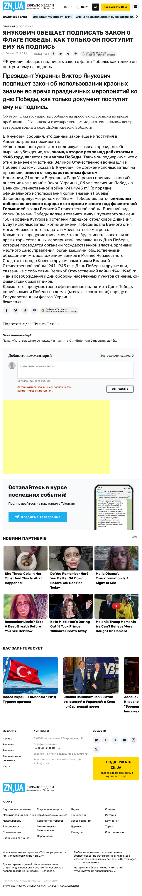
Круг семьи (112, 820)
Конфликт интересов (50, 820)
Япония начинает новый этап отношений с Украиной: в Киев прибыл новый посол (89, 702)
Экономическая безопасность (47, 828)
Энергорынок (11, 826)
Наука (75, 809)
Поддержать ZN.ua (116, 7)
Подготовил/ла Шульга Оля (28, 323)
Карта (6, 766)
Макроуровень (12, 820)
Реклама (8, 750)
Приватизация (12, 832)
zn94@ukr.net (80, 753)
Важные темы (15, 16)
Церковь (76, 826)
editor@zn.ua (41, 763)
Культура (77, 832)
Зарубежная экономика (52, 815)
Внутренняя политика (17, 809)
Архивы (7, 738)
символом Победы (62, 157)
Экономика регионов (16, 838)
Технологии (78, 815)
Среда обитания (81, 820)
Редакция (9, 744)
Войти (85, 7)
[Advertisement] (56, 437)
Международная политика (19, 815)
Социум (110, 809)
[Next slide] (136, 17)
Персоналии (45, 836)
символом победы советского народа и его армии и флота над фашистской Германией (70, 203)
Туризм (109, 826)
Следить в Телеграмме (40, 517)
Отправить (120, 388)
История (110, 815)
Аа (95, 7)
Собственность (114, 832)
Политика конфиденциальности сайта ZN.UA (30, 881)
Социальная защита (49, 809)
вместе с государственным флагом (60, 172)
